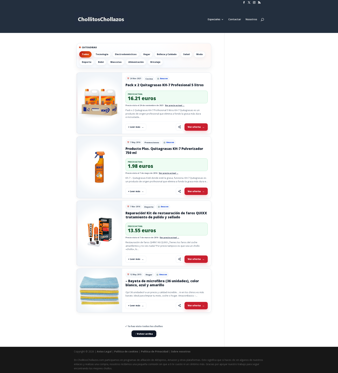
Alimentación (136, 62)
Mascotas (116, 62)
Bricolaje (155, 62)
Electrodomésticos (126, 54)
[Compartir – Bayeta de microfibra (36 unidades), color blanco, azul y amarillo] (179, 305)
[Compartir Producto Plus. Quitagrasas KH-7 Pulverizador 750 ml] (179, 191)
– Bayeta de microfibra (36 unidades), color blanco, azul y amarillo (162, 283)
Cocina (149, 78)
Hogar (146, 54)
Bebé (101, 62)
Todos (85, 54)
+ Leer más (134, 126)
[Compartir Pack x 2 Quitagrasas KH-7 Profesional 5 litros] (179, 127)
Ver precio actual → (174, 105)
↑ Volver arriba (144, 333)
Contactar (234, 19)
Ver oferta (194, 126)
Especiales (214, 19)
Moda (199, 54)
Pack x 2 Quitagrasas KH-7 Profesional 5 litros (165, 85)
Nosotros (251, 19)
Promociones (152, 142)
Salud (186, 54)
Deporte (86, 62)
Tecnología (102, 54)
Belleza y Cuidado (167, 54)
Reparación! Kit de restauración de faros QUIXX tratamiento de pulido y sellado (166, 215)
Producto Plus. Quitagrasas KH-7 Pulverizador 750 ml (164, 150)
